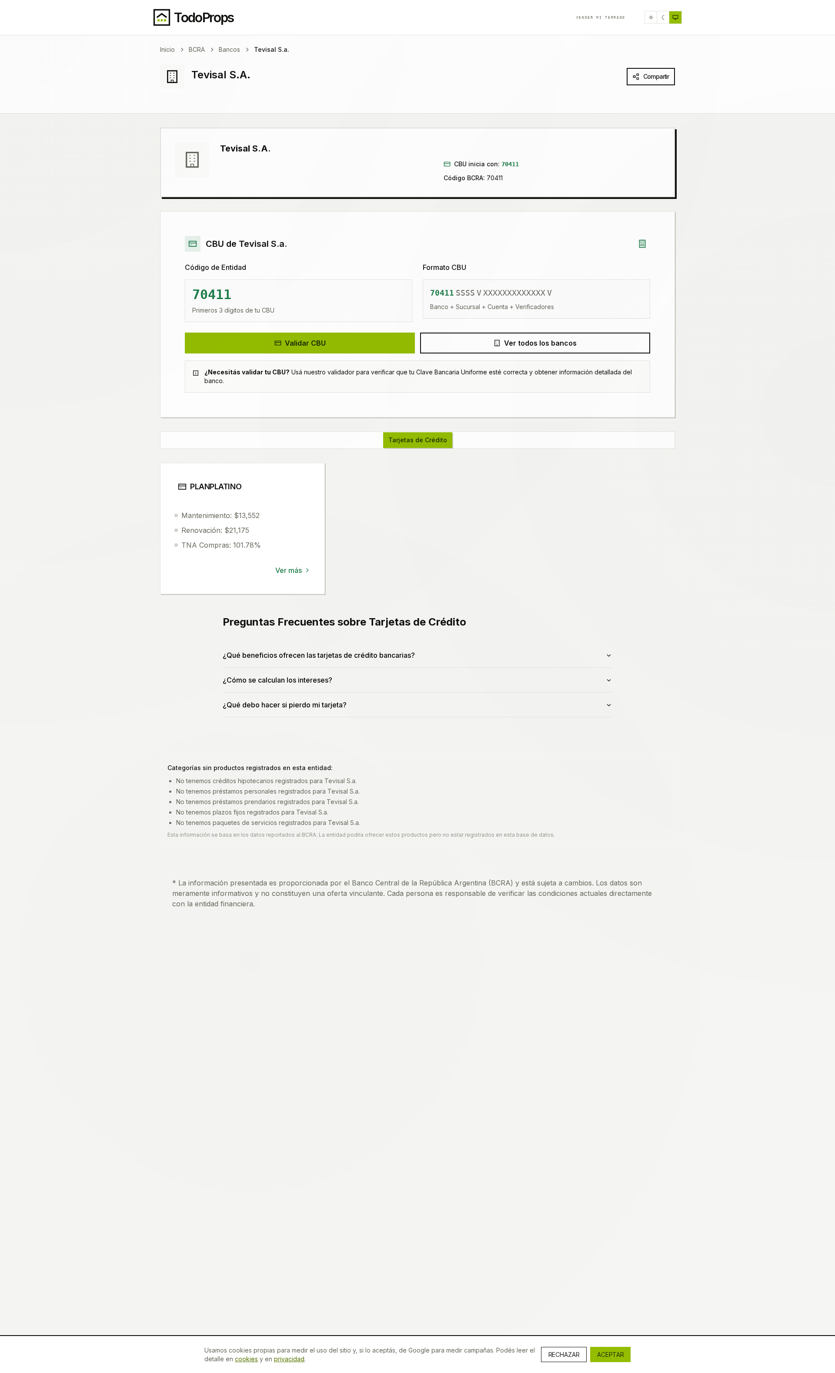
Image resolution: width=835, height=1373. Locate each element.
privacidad (289, 1359)
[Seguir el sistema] (675, 17)
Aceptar (610, 1354)
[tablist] (417, 440)
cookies (246, 1359)
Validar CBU (305, 343)
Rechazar (563, 1354)
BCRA (197, 49)
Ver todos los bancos (540, 343)
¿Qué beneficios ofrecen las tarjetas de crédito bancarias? (319, 655)
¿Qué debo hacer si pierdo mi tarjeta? (285, 704)
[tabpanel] (417, 600)
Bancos (229, 49)
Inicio (167, 49)
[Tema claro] (651, 17)
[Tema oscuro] (663, 17)
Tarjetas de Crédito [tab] (417, 440)
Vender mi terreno (600, 17)
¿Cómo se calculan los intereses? (277, 680)
